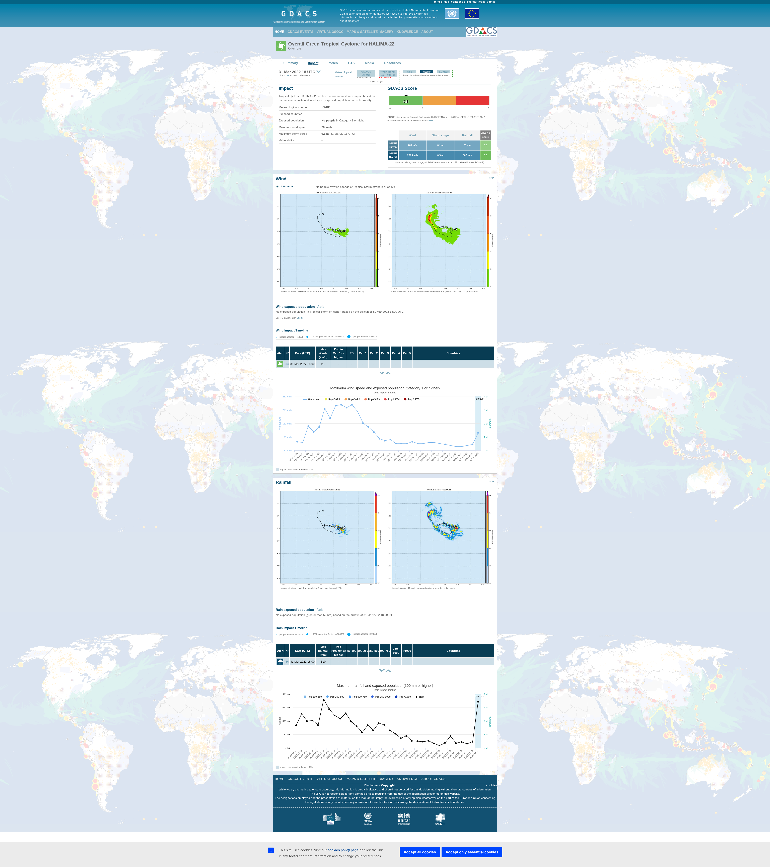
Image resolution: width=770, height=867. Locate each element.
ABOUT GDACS (433, 779)
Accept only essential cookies (472, 852)
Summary (290, 63)
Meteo (333, 63)
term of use (441, 1)
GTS (351, 63)
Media (369, 63)
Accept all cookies (420, 852)
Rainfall (467, 135)
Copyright (388, 785)
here (431, 120)
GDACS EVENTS (300, 31)
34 (287, 364)
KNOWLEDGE (407, 31)
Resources (392, 63)
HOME (279, 31)
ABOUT (427, 31)
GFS (409, 71)
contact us (458, 1)
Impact (313, 63)
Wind (412, 135)
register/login (476, 1)
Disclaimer (371, 785)
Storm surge (440, 135)
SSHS (300, 318)
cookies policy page (343, 850)
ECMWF (444, 71)
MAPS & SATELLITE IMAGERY (370, 31)
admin (491, 1)
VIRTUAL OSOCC (330, 31)
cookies (491, 785)
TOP (491, 178)
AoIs (320, 306)
